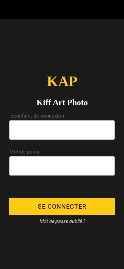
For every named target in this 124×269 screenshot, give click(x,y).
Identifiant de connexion (36, 116)
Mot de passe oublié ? (62, 221)
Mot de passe (25, 152)
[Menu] (9, 9)
